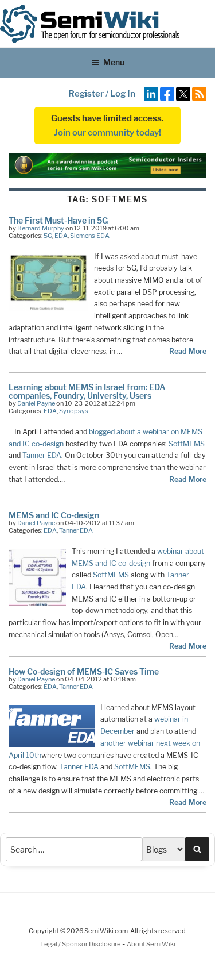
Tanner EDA (41, 455)
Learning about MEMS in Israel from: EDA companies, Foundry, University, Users (87, 391)
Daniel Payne (36, 403)
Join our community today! (107, 133)
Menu (113, 62)
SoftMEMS (187, 444)
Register (86, 93)
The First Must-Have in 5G (58, 220)
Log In (122, 93)
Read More (187, 351)
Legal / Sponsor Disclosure (81, 944)
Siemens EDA (90, 236)
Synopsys (73, 411)
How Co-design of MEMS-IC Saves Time (84, 671)
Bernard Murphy (40, 228)
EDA (61, 236)
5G (48, 236)
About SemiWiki (151, 944)
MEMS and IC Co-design (54, 515)
